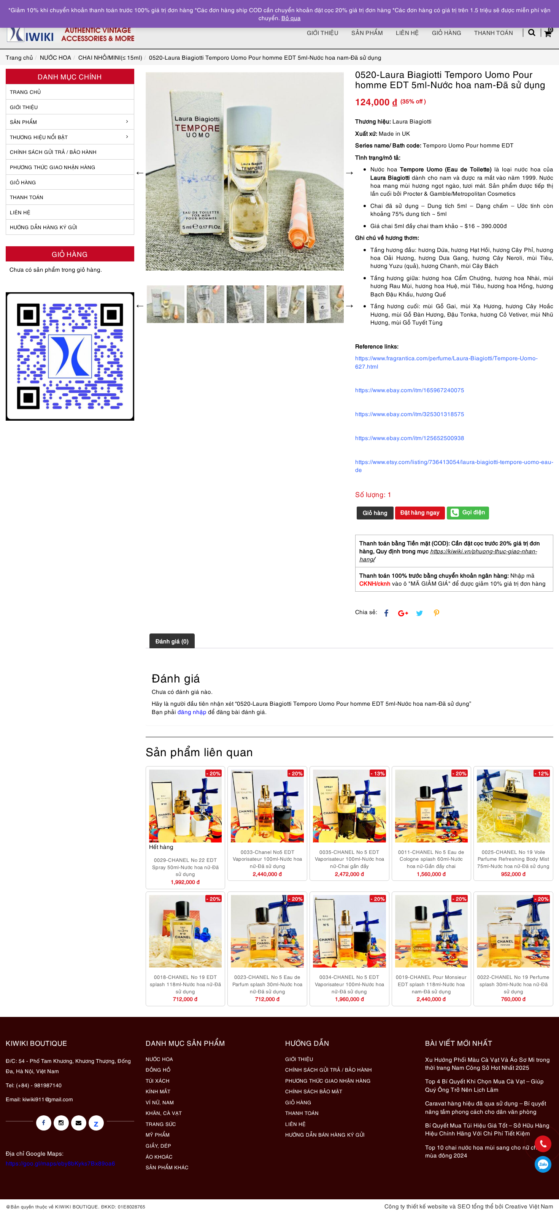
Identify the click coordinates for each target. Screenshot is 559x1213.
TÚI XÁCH (158, 1080)
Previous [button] (140, 171)
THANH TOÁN (26, 196)
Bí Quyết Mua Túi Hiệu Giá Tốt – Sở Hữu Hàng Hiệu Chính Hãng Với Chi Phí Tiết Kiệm (487, 1129)
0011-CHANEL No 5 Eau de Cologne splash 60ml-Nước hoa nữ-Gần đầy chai (431, 858)
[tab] (172, 640)
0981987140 (543, 1164)
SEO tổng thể (475, 1206)
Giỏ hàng (446, 32)
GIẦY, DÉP (158, 1145)
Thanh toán (493, 32)
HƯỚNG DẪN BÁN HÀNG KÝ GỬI (325, 1134)
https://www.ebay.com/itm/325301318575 (409, 413)
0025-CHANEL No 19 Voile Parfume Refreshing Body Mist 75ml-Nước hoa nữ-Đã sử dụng (513, 858)
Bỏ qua (291, 17)
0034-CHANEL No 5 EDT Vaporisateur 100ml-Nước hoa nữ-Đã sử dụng (349, 983)
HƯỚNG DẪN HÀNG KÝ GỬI (43, 226)
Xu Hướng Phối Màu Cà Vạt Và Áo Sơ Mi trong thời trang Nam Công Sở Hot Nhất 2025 (487, 1063)
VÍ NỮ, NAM (160, 1102)
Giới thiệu (322, 32)
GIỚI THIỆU (24, 106)
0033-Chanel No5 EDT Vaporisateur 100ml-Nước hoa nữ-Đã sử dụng (267, 858)
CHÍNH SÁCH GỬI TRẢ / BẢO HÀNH (328, 1069)
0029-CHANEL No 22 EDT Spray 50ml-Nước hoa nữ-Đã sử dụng (185, 866)
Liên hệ (407, 32)
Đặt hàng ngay (420, 512)
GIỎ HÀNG (23, 182)
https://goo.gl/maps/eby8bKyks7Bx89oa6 (60, 1163)
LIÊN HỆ (20, 212)
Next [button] (349, 171)
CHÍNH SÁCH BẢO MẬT (313, 1091)
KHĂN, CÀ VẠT (164, 1112)
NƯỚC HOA (159, 1058)
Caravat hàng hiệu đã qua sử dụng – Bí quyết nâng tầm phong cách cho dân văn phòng (485, 1107)
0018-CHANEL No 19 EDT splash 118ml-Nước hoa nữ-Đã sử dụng (185, 983)
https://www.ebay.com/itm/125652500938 (409, 437)
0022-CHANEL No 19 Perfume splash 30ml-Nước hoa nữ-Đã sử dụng (513, 983)
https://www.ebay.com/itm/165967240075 (409, 389)
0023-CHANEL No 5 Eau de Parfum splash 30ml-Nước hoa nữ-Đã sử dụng (267, 983)
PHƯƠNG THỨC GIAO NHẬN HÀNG (328, 1080)
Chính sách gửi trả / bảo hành (53, 151)
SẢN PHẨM (367, 32)
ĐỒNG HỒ (158, 1069)
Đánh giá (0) (172, 641)
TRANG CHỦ (25, 91)
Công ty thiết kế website (416, 1206)
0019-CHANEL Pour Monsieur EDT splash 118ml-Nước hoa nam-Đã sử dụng (431, 983)
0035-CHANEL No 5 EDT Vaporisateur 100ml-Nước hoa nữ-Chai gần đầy (349, 858)
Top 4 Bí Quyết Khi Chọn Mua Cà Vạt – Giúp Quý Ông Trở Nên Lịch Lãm (484, 1085)
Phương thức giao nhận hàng (52, 166)
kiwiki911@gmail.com (47, 1098)
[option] (245, 171)
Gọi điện (473, 511)
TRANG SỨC (161, 1123)
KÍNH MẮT (158, 1091)
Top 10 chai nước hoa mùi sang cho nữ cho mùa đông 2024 (483, 1151)
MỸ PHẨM (158, 1134)
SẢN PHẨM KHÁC (167, 1167)
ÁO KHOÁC (159, 1156)
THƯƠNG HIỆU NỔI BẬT (39, 136)
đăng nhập (192, 711)
